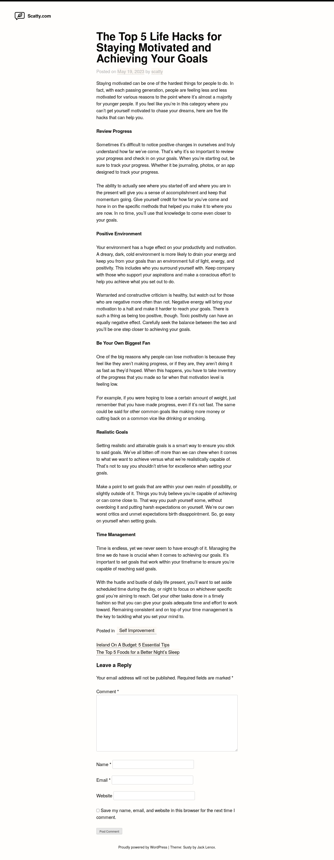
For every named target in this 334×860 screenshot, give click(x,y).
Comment (107, 691)
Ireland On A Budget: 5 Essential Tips (132, 644)
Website (104, 795)
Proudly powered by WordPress (143, 847)
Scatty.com (39, 15)
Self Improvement (136, 630)
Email (103, 780)
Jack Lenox (206, 847)
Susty (187, 847)
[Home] (19, 19)
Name (103, 764)
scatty (157, 71)
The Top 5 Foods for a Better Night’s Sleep (137, 652)
